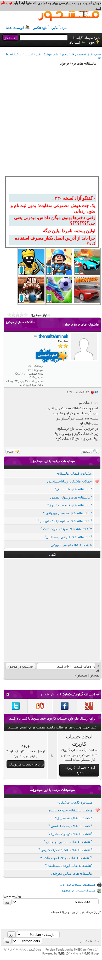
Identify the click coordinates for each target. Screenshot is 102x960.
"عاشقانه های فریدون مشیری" (69, 505)
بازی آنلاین (59, 27)
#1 (96, 392)
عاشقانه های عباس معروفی (71, 545)
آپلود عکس (40, 27)
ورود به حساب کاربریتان (26, 764)
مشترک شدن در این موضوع (78, 890)
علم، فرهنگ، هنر (47, 54)
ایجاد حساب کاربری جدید (80, 770)
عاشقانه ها (13, 54)
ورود (91, 42)
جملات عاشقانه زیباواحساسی (69, 481)
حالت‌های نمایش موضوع (20, 322)
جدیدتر (82, 675)
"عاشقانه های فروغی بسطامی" (68, 537)
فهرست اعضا (15, 27)
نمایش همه (50, 694)
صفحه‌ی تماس (89, 941)
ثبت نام (74, 42)
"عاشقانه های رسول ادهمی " (70, 497)
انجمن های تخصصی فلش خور (81, 54)
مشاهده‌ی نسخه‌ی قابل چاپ (77, 884)
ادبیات (29, 54)
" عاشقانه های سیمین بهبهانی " (67, 513)
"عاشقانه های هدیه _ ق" (73, 489)
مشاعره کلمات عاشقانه (74, 473)
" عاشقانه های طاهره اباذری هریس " (65, 521)
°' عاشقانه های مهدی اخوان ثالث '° (66, 529)
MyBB (61, 953)
